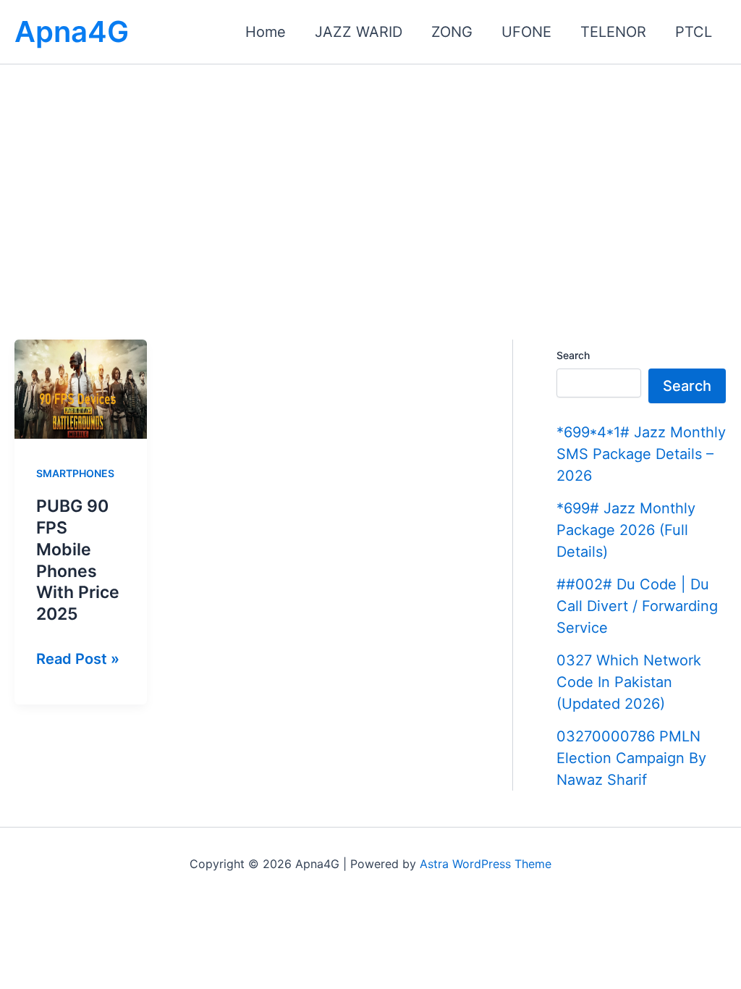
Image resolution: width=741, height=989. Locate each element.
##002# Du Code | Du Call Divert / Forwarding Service (637, 606)
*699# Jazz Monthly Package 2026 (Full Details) (625, 530)
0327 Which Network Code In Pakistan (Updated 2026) (628, 682)
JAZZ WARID (358, 32)
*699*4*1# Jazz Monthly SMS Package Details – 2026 (641, 454)
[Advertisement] (370, 173)
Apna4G (71, 31)
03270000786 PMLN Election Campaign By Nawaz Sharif (631, 758)
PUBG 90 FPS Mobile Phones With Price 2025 (77, 560)
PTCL (693, 32)
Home (265, 32)
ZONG (452, 32)
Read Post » (77, 660)
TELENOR (613, 32)
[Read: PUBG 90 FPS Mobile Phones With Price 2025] (80, 388)
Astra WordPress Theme (485, 864)
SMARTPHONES (75, 473)
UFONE (526, 32)
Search (573, 355)
